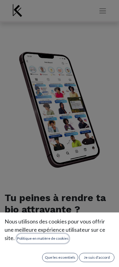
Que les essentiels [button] (60, 257)
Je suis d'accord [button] (97, 257)
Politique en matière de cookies (43, 238)
